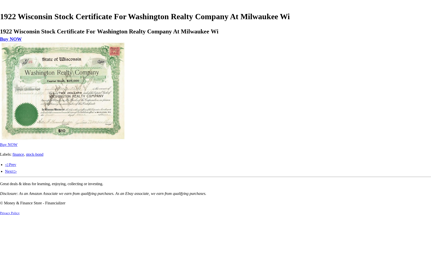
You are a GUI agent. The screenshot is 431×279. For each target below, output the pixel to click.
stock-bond (34, 154)
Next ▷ (11, 171)
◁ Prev (10, 164)
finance (18, 154)
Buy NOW (11, 39)
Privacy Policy (10, 213)
